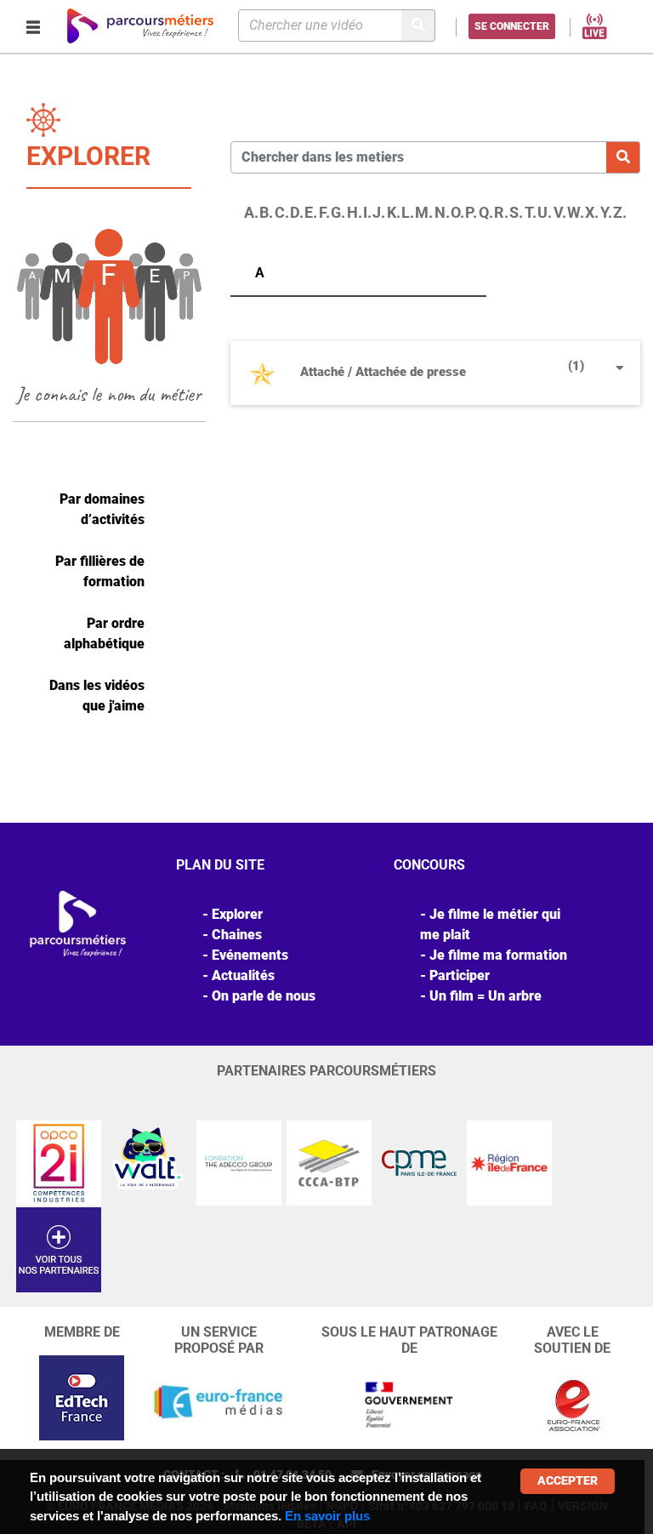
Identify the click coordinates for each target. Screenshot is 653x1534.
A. (251, 212)
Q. (486, 212)
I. (367, 212)
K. (393, 212)
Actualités (243, 975)
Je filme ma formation (498, 955)
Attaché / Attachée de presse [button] (442, 368)
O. (457, 212)
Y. (606, 212)
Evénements (250, 955)
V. (560, 212)
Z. (620, 212)
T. (531, 212)
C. (282, 212)
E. (310, 212)
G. (338, 212)
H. (354, 212)
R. (501, 212)
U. (544, 212)
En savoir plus (327, 1515)
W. (575, 212)
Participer (459, 975)
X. (592, 212)
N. (442, 212)
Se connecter (511, 26)
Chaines (237, 935)
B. (266, 212)
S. (516, 212)
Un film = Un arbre (485, 996)
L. (407, 212)
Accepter (567, 1480)
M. (424, 212)
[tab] (435, 379)
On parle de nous (263, 996)
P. (471, 212)
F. (324, 212)
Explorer (237, 914)
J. (378, 212)
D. (297, 212)
